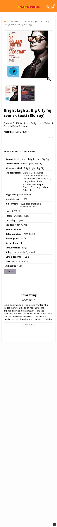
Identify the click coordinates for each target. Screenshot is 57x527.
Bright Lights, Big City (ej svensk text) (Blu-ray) (26, 23)
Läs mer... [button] (48, 137)
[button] (53, 7)
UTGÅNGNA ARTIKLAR (19, 21)
